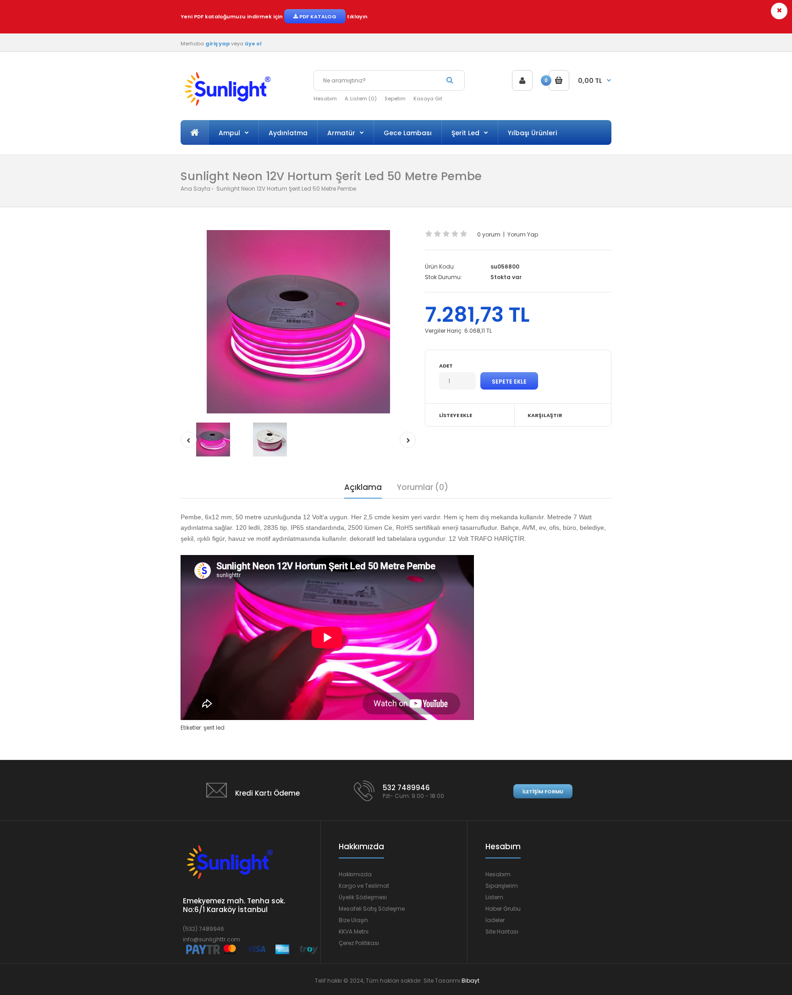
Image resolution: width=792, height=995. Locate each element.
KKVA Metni (353, 931)
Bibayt (470, 980)
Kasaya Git (427, 98)
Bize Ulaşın (353, 920)
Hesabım (325, 98)
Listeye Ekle (455, 415)
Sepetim (395, 98)
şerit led (214, 727)
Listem (494, 897)
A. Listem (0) (361, 98)
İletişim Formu (542, 791)
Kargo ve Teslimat (364, 886)
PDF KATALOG (317, 16)
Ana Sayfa (195, 188)
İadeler (495, 920)
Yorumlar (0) (422, 487)
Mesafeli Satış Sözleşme (372, 909)
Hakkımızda (355, 874)
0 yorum (488, 234)
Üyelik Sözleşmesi (363, 897)
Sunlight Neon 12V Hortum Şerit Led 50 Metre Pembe (285, 188)
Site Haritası (501, 931)
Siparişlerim (501, 886)
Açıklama (363, 487)
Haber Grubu (503, 909)
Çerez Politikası (359, 943)
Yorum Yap (522, 234)
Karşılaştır (545, 415)
